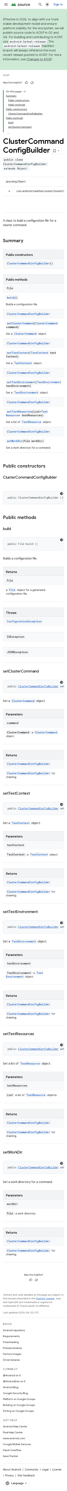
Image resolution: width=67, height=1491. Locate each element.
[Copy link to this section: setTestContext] (33, 793)
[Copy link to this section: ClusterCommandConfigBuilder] (6, 483)
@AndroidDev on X (14, 1381)
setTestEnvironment (21, 382)
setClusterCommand (20, 323)
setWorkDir (14, 441)
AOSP (6, 75)
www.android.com (14, 1438)
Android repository (14, 1330)
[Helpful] (26, 82)
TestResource (31, 422)
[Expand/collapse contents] (24, 91)
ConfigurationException (24, 621)
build (11, 297)
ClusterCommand (46, 323)
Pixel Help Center (13, 1432)
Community (31, 1469)
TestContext (39, 352)
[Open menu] (6, 4)
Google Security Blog (15, 1393)
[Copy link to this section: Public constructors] (49, 466)
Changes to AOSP (39, 59)
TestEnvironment (49, 382)
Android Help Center (15, 1426)
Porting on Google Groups (18, 1411)
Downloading (11, 1342)
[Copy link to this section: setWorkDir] (26, 1152)
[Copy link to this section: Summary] (27, 241)
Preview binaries (12, 1348)
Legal (45, 1469)
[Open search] (40, 4)
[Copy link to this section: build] (14, 529)
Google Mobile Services (17, 1444)
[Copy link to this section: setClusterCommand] (42, 671)
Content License (45, 1298)
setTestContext (18, 352)
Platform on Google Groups (19, 1399)
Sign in (58, 4)
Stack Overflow (12, 1450)
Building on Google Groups (19, 1405)
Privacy (9, 1475)
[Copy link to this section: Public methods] (40, 518)
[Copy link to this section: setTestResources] (38, 1034)
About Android (12, 1469)
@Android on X (12, 1375)
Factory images (12, 1354)
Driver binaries (11, 1359)
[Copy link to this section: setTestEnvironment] (41, 912)
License (56, 1469)
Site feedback (26, 1475)
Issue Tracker (10, 1456)
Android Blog (10, 1387)
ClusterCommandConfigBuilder (28, 263)
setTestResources (19, 411)
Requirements (11, 1336)
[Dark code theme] (61, 493)
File (12, 590)
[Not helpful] (32, 82)
